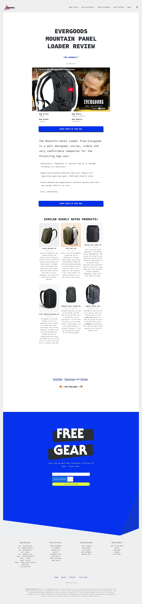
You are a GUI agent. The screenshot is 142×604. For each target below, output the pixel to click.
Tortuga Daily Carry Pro (92, 245)
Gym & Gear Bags (25, 566)
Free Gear (83, 577)
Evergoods (42, 121)
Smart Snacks (56, 560)
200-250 (42, 116)
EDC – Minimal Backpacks (25, 548)
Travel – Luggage (25, 558)
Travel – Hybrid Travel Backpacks (25, 562)
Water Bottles (55, 556)
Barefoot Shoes (86, 554)
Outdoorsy (75, 116)
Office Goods (117, 554)
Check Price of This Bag (70, 129)
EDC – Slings (25, 552)
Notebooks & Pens (55, 554)
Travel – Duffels (25, 560)
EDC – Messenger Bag (25, 550)
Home (56, 577)
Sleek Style (82, 116)
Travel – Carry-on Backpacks (25, 556)
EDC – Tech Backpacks (25, 546)
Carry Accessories (104, 7)
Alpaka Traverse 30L (49, 248)
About (129, 7)
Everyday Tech (55, 550)
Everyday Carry (71, 63)
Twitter (84, 379)
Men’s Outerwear (86, 552)
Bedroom (116, 552)
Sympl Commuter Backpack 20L (49, 314)
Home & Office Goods (117, 546)
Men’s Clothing (119, 7)
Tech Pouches (56, 548)
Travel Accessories (56, 558)
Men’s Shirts (86, 548)
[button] (137, 7)
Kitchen (116, 548)
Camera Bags (25, 564)
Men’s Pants (86, 550)
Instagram (70, 379)
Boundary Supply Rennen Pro (71, 306)
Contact (72, 577)
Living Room (116, 550)
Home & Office (74, 7)
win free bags (71, 386)
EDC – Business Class (25, 554)
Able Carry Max (71, 248)
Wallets (55, 552)
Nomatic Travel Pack (93, 306)
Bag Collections (87, 7)
